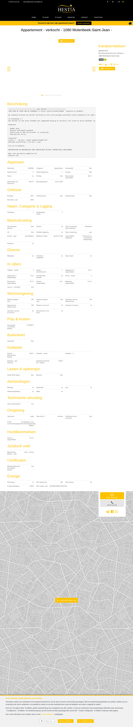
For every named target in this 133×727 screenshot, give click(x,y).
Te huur (58, 17)
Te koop (45, 17)
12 (57, 95)
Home (34, 17)
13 (59, 95)
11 (56, 95)
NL (123, 2)
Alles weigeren (67, 721)
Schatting (98, 17)
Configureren (47, 721)
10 (54, 95)
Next (93, 69)
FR (119, 2)
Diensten (71, 17)
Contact (84, 17)
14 (60, 95)
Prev (8, 69)
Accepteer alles (86, 721)
